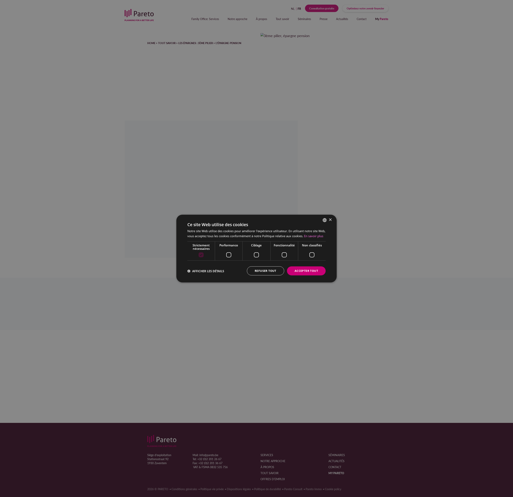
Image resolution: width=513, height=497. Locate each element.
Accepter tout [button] (306, 271)
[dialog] (256, 248)
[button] (205, 271)
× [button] (330, 219)
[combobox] (325, 220)
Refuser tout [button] (265, 271)
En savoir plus (313, 236)
